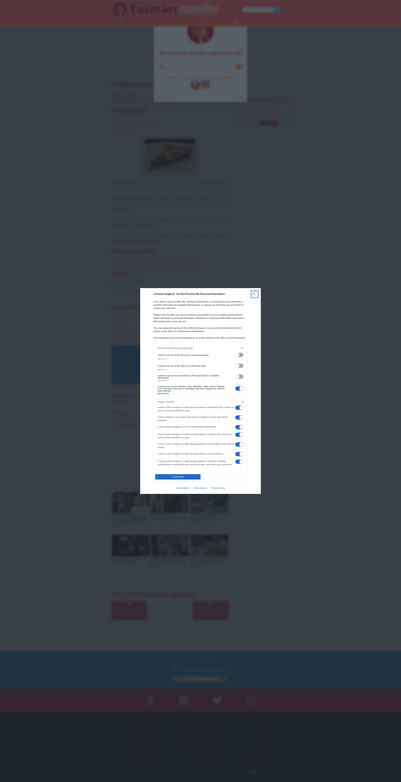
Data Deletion (183, 488)
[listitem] (200, 348)
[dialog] (200, 391)
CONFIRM (178, 477)
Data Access (200, 488)
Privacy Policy (218, 488)
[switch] (239, 355)
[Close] (255, 294)
